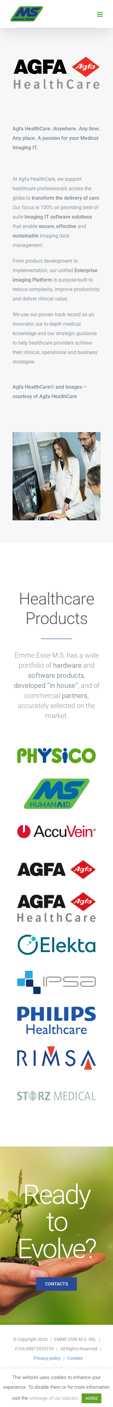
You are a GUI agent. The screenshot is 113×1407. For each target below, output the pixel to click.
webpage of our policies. (54, 1398)
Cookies (75, 1358)
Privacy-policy (47, 1358)
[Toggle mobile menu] (100, 14)
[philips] (56, 1007)
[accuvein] (56, 818)
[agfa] (56, 856)
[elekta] (56, 932)
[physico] (56, 743)
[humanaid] (56, 780)
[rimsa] (56, 1045)
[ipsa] (56, 969)
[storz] (56, 1083)
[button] (17, 477)
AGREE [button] (91, 1398)
